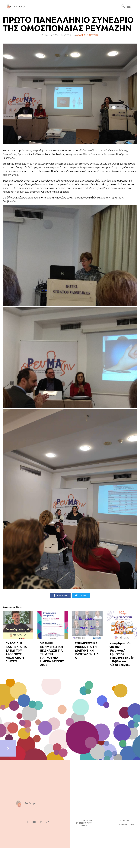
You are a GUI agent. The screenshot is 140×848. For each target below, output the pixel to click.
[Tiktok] (47, 822)
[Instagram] (41, 822)
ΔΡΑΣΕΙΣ (81, 35)
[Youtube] (34, 822)
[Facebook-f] (27, 822)
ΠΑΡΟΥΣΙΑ (93, 35)
